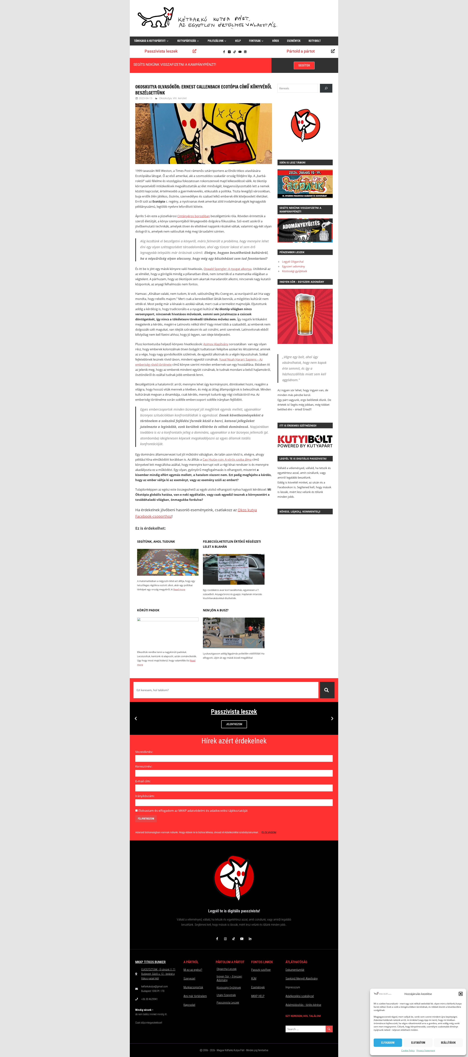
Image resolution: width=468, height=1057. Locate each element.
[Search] (326, 88)
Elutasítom (418, 1043)
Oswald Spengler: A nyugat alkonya (228, 269)
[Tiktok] (234, 51)
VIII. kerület (180, 98)
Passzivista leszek (161, 51)
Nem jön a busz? (216, 610)
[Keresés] (327, 690)
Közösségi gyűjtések (294, 271)
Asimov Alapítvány (215, 344)
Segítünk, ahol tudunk (156, 542)
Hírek (275, 41)
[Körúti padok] (168, 620)
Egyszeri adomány (293, 266)
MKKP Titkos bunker (150, 962)
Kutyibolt (315, 41)
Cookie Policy (408, 1050)
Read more (179, 589)
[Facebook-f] (224, 51)
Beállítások (448, 1043)
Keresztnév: (143, 766)
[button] (461, 994)
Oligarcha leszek (227, 969)
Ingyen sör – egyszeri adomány (229, 978)
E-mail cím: (143, 781)
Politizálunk (215, 41)
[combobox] (225, 690)
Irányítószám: (145, 796)
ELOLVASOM (269, 832)
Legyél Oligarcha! (293, 261)
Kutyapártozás (186, 41)
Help (238, 41)
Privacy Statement (425, 1050)
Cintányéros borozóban (193, 216)
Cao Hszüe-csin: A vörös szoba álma (227, 460)
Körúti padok (148, 610)
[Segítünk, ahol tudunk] (168, 575)
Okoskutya (165, 98)
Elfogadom (388, 1043)
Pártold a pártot (301, 51)
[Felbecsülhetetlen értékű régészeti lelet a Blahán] (233, 584)
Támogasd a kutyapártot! (150, 41)
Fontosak (255, 41)
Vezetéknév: (144, 752)
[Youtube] (240, 51)
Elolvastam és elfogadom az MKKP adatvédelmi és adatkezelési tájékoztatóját (193, 810)
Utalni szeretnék (226, 995)
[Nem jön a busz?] (233, 647)
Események (293, 41)
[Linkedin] (245, 51)
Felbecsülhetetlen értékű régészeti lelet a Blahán (232, 544)
